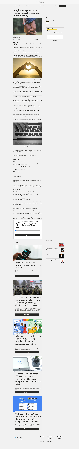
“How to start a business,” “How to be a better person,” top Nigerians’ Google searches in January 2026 (28, 379)
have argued (20, 79)
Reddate (23, 198)
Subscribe (61, 5)
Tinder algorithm (22, 86)
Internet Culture (39, 39)
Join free (55, 40)
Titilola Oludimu (17, 37)
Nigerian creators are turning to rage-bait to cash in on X (27, 96)
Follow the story (26, 275)
